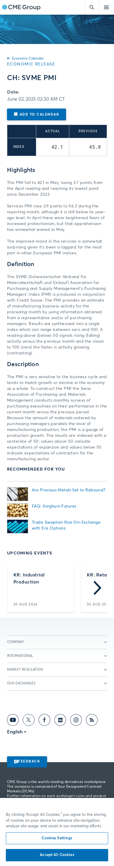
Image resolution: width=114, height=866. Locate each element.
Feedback (29, 761)
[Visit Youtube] (13, 721)
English (15, 732)
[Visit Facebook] (44, 721)
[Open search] (92, 7)
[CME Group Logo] (21, 7)
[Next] (97, 589)
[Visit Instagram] (76, 721)
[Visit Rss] (92, 721)
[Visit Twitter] (28, 721)
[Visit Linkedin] (60, 721)
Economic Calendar (28, 58)
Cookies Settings (57, 838)
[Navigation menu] (106, 7)
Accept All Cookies (57, 855)
